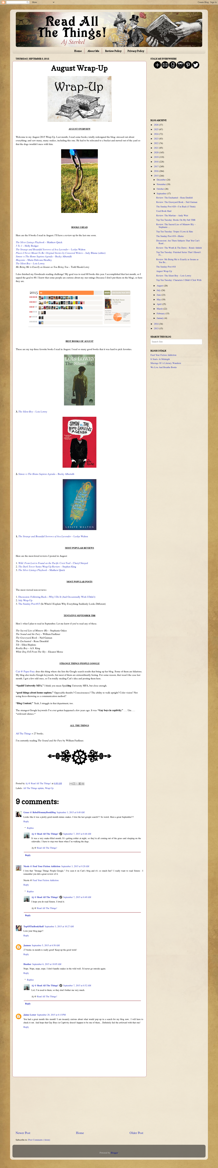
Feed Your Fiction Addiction (46, 880)
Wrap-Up (49, 788)
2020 (156, 152)
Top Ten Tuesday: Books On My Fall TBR (175, 219)
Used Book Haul (163, 210)
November (161, 184)
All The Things (23, 733)
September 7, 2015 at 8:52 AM (77, 985)
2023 (156, 138)
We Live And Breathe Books (163, 367)
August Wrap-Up (164, 271)
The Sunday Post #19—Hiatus (170, 236)
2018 (156, 161)
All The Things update (33, 788)
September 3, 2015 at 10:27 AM (59, 926)
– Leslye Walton (50, 249)
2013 (156, 328)
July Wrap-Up (25, 600)
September (162, 193)
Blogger (114, 1152)
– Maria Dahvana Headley (34, 259)
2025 (156, 129)
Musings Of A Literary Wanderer (165, 363)
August (160, 285)
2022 (156, 143)
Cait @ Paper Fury (25, 671)
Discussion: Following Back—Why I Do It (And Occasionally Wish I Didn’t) (56, 596)
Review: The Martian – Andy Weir (172, 215)
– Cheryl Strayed (53, 563)
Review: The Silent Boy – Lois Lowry (173, 275)
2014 (156, 323)
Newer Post (23, 1133)
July (159, 290)
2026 (156, 124)
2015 (156, 175)
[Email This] (70, 783)
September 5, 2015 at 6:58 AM (46, 945)
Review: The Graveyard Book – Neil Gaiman (176, 202)
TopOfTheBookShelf (33, 926)
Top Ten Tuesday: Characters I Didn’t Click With (178, 279)
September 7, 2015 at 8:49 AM (77, 897)
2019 (156, 156)
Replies (30, 827)
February (161, 313)
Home (78, 51)
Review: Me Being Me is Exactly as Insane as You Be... (177, 261)
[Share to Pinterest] (83, 783)
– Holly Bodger (27, 245)
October (161, 188)
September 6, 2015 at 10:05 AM (46, 964)
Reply (26, 821)
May (159, 299)
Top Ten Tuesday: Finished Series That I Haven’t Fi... (178, 253)
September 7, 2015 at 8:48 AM (77, 833)
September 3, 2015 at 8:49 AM (71, 812)
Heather (27, 964)
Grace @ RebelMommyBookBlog (39, 812)
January (160, 318)
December (161, 179)
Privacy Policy (136, 51)
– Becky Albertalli (44, 256)
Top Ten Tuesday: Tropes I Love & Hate (174, 231)
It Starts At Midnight (160, 359)
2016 (156, 170)
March (160, 308)
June (159, 294)
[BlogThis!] (73, 783)
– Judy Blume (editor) (60, 252)
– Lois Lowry (30, 263)
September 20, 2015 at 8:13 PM (51, 1014)
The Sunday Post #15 (29, 603)
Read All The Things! (47, 847)
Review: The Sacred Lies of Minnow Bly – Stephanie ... (176, 226)
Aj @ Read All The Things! (44, 833)
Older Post (136, 1133)
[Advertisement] (79, 1103)
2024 (156, 133)
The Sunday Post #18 (166, 266)
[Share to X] (77, 783)
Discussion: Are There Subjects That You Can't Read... (177, 242)
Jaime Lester (29, 1014)
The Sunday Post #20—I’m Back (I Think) (176, 206)
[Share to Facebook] (80, 783)
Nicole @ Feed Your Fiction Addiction (41, 866)
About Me (93, 51)
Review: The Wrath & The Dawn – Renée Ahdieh (179, 247)
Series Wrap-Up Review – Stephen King (47, 566)
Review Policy (113, 51)
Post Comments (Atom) (39, 1139)
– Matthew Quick (39, 242)
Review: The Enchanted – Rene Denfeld (174, 197)
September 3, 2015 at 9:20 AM (75, 866)
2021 (156, 147)
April (159, 304)
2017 (156, 166)
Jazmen (27, 945)
